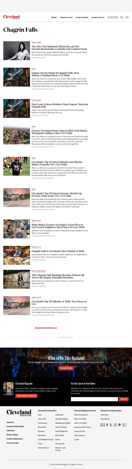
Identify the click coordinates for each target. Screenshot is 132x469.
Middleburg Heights (62, 423)
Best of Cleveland (81, 415)
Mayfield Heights (61, 419)
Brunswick (42, 435)
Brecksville (42, 427)
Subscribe (113, 17)
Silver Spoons (79, 435)
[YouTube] (124, 425)
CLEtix (76, 439)
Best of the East (80, 419)
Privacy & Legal (12, 443)
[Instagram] (115, 425)
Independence (43, 448)
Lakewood (59, 415)
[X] (111, 425)
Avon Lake (42, 419)
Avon (40, 415)
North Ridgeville (61, 431)
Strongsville (59, 444)
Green (40, 444)
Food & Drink (82, 17)
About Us (10, 422)
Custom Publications (15, 439)
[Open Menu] (127, 17)
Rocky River (59, 435)
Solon (57, 439)
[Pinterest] (119, 425)
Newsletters (105, 419)
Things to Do (66, 17)
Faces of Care (79, 431)
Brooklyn (41, 431)
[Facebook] (107, 425)
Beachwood (42, 423)
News (54, 17)
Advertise (10, 430)
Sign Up (123, 399)
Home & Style (97, 17)
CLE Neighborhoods (45, 439)
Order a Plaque (12, 435)
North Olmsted (61, 427)
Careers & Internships (15, 426)
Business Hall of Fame (82, 427)
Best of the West (80, 423)
